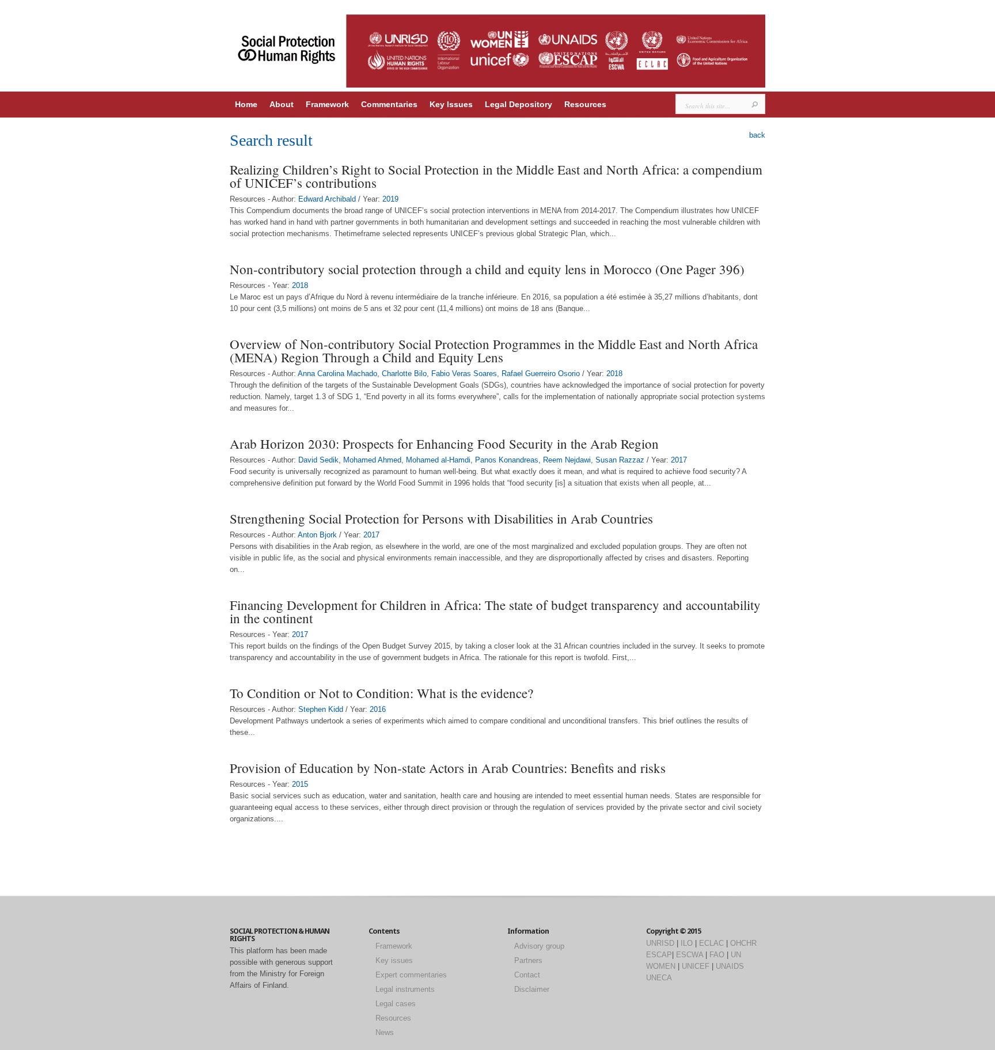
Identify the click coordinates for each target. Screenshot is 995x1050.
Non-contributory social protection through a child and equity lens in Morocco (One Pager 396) (487, 269)
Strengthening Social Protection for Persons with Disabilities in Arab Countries (441, 518)
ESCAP (659, 954)
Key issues (394, 960)
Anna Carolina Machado (337, 373)
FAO (716, 954)
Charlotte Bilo (404, 373)
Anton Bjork (317, 534)
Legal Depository (518, 104)
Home (246, 104)
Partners (528, 960)
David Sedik (318, 460)
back (757, 135)
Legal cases (395, 1003)
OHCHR (743, 943)
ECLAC (711, 943)
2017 (679, 460)
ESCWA (689, 954)
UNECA (659, 977)
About (281, 104)
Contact (527, 975)
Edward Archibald (327, 199)
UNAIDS (730, 966)
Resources (585, 104)
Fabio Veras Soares (464, 373)
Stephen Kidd (320, 709)
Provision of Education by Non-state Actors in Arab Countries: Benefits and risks (448, 767)
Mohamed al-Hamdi (438, 460)
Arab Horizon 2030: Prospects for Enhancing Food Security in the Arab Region (444, 443)
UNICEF (695, 966)
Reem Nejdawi (567, 460)
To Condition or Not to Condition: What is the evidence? (381, 693)
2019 (390, 199)
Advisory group (539, 946)
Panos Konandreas (506, 460)
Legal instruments (405, 989)
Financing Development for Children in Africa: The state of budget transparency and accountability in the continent (495, 611)
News (384, 1032)
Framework (327, 104)
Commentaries (389, 104)
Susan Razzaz (619, 460)
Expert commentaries (411, 975)
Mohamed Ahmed (372, 460)
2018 (300, 285)
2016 (378, 709)
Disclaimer (531, 989)
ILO (687, 943)
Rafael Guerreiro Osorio (541, 373)
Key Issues (451, 104)
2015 (300, 784)
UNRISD (660, 943)
